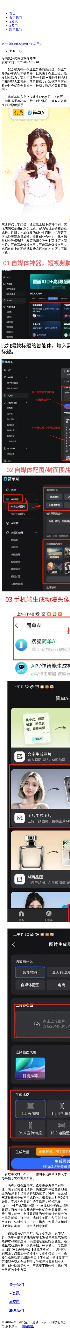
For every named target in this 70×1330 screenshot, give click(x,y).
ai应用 (13, 25)
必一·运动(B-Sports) (15, 43)
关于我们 (15, 17)
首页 (12, 13)
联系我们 (15, 29)
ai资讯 (13, 21)
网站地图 (28, 1326)
